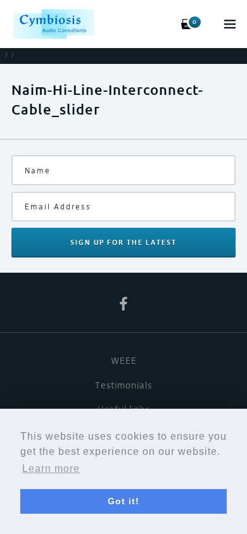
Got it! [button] (123, 501)
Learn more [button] (51, 468)
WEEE (124, 360)
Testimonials (123, 385)
